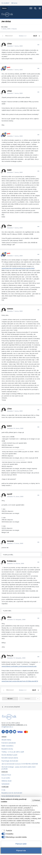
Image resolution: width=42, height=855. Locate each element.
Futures (14, 29)
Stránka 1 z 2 (23, 36)
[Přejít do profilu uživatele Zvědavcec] (4, 562)
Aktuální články (6, 740)
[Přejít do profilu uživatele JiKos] (4, 618)
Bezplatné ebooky (7, 749)
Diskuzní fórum (6, 775)
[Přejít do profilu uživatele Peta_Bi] (4, 657)
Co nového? (5, 3)
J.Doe (5, 27)
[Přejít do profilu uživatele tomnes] (4, 310)
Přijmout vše (21, 850)
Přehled (37, 800)
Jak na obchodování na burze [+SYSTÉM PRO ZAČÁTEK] (20, 764)
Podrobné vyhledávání (9, 743)
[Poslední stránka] (39, 35)
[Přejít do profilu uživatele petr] (4, 68)
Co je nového (6, 778)
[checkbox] (6, 830)
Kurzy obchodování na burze (11, 796)
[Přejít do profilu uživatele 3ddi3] (4, 171)
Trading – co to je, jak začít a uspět (13, 752)
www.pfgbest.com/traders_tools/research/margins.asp (19, 666)
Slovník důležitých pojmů (9, 755)
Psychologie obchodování (10, 761)
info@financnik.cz (7, 727)
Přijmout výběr (21, 844)
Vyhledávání (5, 784)
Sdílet (11, 698)
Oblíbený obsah (7, 781)
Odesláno (15, 46)
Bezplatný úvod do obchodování (12, 793)
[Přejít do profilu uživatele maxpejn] (4, 542)
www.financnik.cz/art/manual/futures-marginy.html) (18, 268)
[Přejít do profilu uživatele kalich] (4, 427)
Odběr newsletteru (7, 746)
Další (35, 36)
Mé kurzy (14, 3)
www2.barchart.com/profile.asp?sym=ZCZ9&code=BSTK (20, 681)
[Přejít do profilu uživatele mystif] (4, 495)
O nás (3, 790)
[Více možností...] (38, 45)
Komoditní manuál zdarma (10, 758)
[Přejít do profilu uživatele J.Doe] (4, 45)
